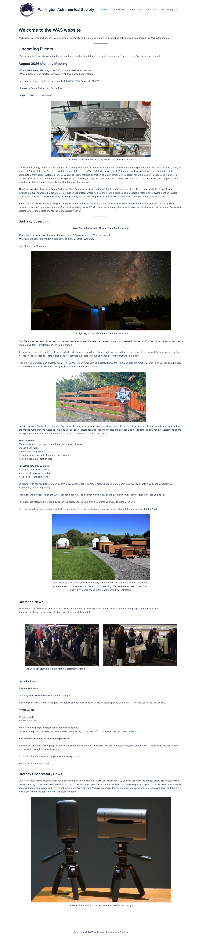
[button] (122, 9)
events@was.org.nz (109, 426)
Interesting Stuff (170, 9)
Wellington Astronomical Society (66, 9)
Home (104, 9)
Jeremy (132, 731)
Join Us (151, 9)
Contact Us (134, 9)
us (51, 791)
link (119, 362)
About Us (116, 9)
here (93, 702)
